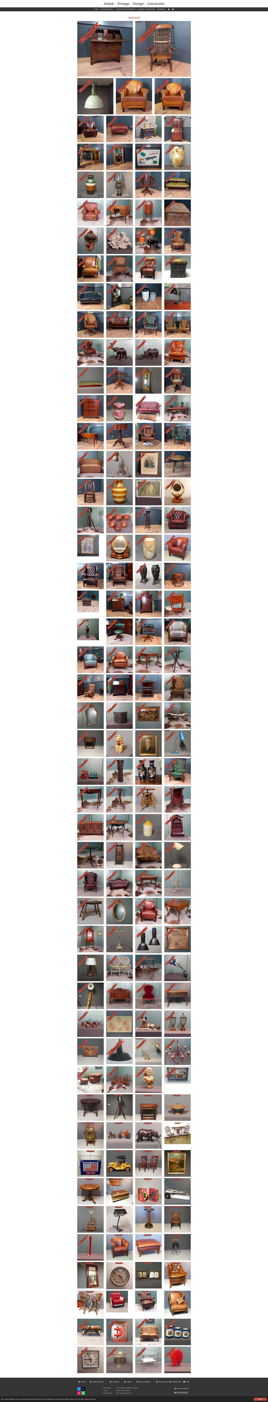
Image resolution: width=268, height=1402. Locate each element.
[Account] (169, 9)
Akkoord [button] (260, 1399)
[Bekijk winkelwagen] (173, 9)
